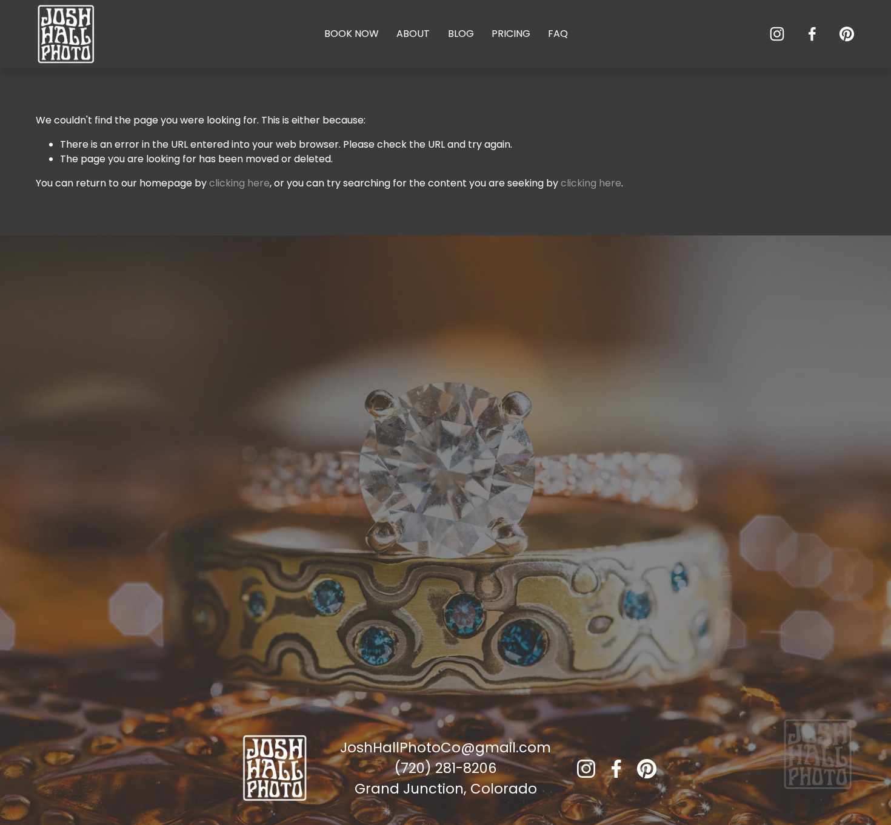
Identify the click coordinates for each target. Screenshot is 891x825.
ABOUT (413, 34)
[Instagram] (777, 33)
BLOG (461, 34)
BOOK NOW (351, 34)
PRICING (511, 34)
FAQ (558, 34)
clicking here (239, 183)
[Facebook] (812, 33)
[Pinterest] (846, 33)
